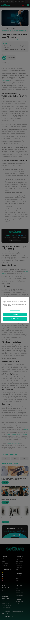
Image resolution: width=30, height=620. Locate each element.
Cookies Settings (15, 310)
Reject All (15, 314)
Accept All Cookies (15, 318)
